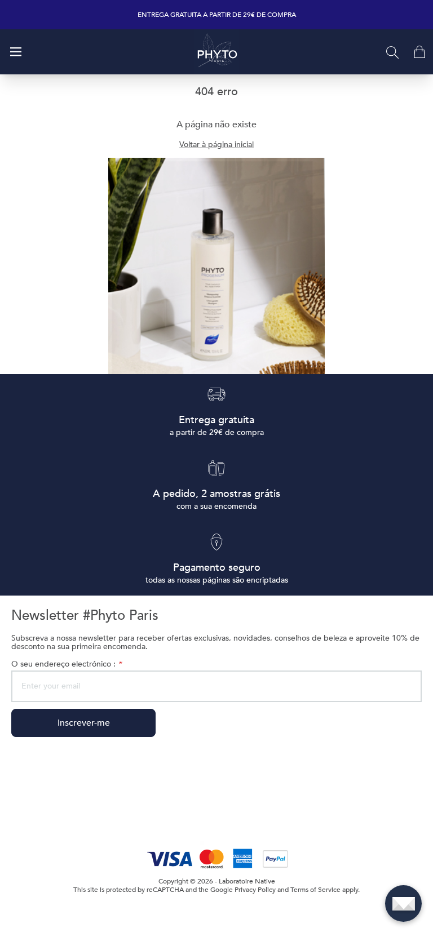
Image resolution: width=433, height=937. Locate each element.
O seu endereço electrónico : (66, 664)
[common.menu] (16, 52)
